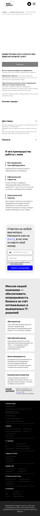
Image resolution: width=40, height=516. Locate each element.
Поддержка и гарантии (18, 496)
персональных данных (16, 263)
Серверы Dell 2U (22, 468)
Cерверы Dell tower (10, 468)
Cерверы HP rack (9, 461)
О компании (9, 488)
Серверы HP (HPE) (11, 453)
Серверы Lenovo (9, 435)
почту (11, 239)
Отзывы (7, 496)
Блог (6, 491)
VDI (6, 443)
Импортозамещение (21, 443)
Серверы (8, 426)
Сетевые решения (9, 448)
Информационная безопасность (23, 448)
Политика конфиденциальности (13, 418)
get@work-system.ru (10, 406)
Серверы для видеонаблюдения (13, 431)
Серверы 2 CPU (26, 431)
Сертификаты (16, 491)
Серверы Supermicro (10, 433)
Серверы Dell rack (22, 471)
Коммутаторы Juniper (24, 479)
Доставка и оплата (17, 493)
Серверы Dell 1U (9, 471)
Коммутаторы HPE (9, 483)
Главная (4, 12)
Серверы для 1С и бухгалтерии (13, 428)
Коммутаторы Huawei (10, 479)
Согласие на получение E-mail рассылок (15, 421)
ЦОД (6, 446)
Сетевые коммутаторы (16, 12)
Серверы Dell (9, 466)
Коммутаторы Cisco (10, 481)
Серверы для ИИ (27, 428)
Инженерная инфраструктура (23, 446)
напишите (19, 392)
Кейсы (6, 493)
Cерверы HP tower (9, 458)
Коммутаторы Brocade (24, 481)
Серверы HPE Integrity (10, 456)
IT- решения (9, 441)
